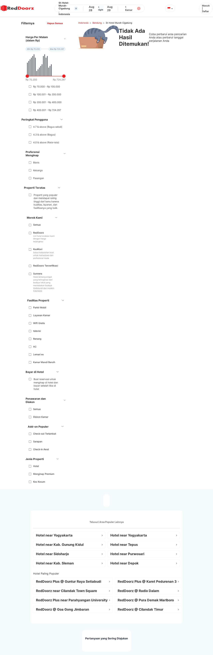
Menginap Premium (43, 473)
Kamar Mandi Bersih (44, 362)
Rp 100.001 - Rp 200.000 (47, 94)
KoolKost (37, 249)
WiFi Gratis (39, 323)
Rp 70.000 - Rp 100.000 (46, 86)
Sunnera (37, 273)
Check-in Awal (41, 449)
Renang (37, 338)
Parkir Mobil (39, 307)
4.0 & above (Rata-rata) (46, 142)
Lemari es (38, 354)
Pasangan (38, 178)
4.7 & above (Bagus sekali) (47, 126)
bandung (97, 22)
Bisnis (36, 162)
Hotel (36, 466)
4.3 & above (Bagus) (44, 134)
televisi (37, 330)
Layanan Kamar (41, 315)
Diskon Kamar (40, 416)
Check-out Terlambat (44, 433)
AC (34, 346)
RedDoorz (38, 232)
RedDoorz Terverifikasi (45, 265)
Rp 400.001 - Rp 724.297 (47, 110)
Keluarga (38, 170)
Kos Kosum (39, 481)
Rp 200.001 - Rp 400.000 (47, 102)
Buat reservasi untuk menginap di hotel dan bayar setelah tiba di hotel (46, 384)
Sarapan (37, 441)
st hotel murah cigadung (119, 22)
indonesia (83, 22)
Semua (37, 224)
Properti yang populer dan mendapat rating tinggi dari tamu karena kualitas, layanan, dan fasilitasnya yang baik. (46, 201)
